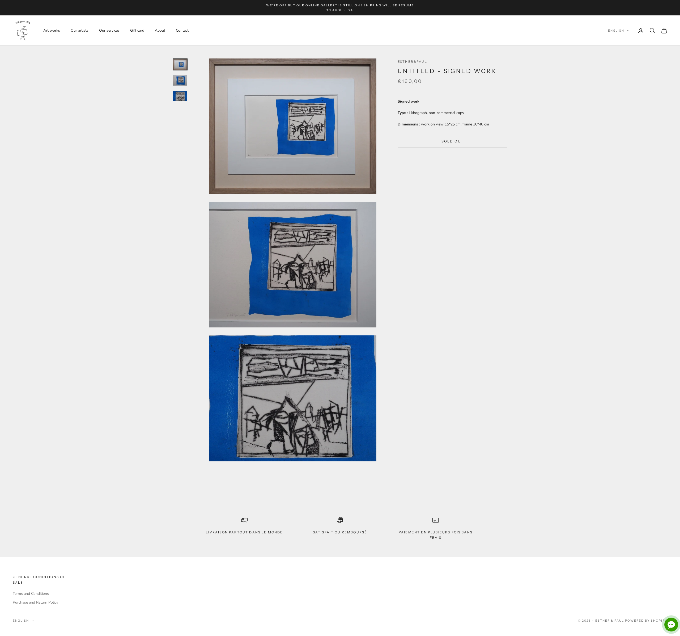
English (616, 30)
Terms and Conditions (31, 593)
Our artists (79, 30)
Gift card (137, 30)
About (160, 30)
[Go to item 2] (180, 80)
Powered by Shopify (646, 620)
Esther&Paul (412, 62)
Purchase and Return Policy (35, 602)
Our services (109, 30)
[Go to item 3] (180, 96)
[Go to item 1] (180, 64)
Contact (182, 30)
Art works (51, 30)
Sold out (452, 141)
